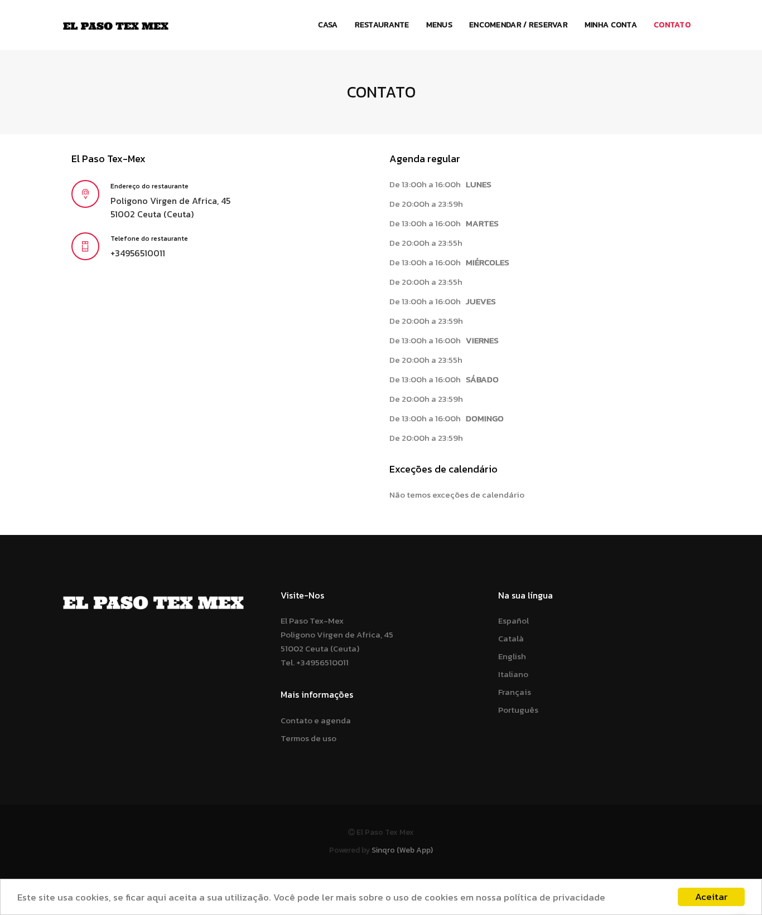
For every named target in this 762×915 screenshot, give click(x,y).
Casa (327, 25)
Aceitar (711, 896)
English (512, 656)
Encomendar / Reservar (518, 25)
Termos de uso (308, 738)
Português (518, 709)
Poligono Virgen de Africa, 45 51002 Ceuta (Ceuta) (170, 207)
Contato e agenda (316, 720)
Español (513, 620)
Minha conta (611, 25)
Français (514, 691)
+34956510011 (137, 253)
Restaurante (382, 25)
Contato (672, 25)
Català (511, 638)
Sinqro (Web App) (402, 850)
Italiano (513, 674)
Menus (439, 25)
